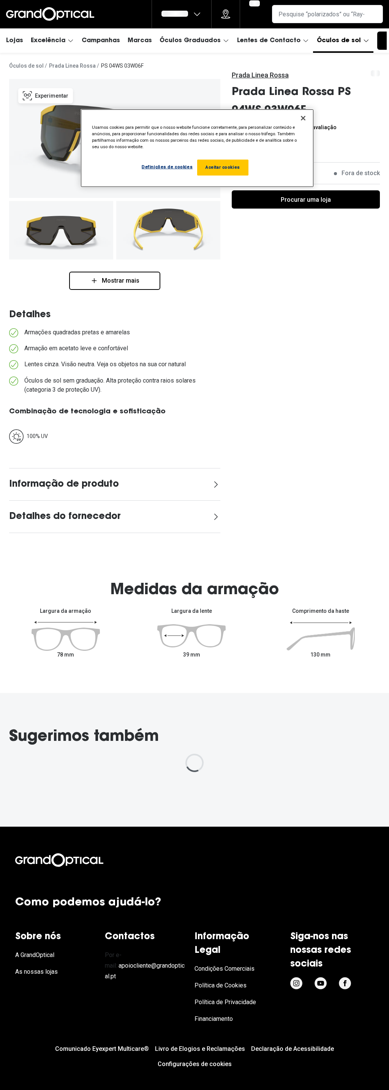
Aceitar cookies (223, 167)
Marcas (140, 41)
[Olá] (182, 14)
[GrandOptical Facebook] (345, 983)
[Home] (50, 14)
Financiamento (213, 1018)
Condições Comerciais (224, 968)
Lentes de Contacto (268, 41)
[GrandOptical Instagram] (296, 983)
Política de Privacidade (225, 1002)
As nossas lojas (36, 971)
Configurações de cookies (195, 1064)
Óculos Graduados (190, 41)
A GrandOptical (34, 955)
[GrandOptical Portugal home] (72, 860)
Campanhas (101, 41)
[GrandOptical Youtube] (321, 983)
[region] (197, 148)
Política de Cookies (220, 985)
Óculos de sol (339, 41)
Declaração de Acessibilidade (292, 1048)
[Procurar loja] (225, 14)
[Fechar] (303, 118)
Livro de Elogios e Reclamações (200, 1048)
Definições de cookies (167, 166)
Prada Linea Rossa (72, 66)
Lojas (14, 41)
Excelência (48, 41)
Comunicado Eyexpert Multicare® (102, 1048)
